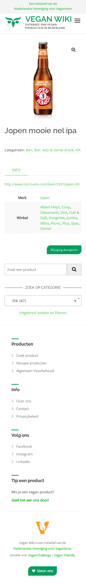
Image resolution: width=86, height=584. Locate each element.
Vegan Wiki (48, 19)
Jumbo (71, 217)
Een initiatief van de (43, 6)
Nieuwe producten (31, 363)
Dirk (63, 212)
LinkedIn (23, 461)
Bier (29, 150)
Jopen (45, 197)
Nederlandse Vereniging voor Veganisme (42, 548)
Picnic (55, 223)
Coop (66, 207)
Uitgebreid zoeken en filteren (43, 312)
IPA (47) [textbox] (42, 300)
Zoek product (27, 355)
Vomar (45, 228)
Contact (22, 408)
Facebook (24, 446)
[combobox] (43, 300)
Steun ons (44, 570)
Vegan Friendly (64, 555)
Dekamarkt (49, 212)
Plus (65, 223)
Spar (75, 223)
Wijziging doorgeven (64, 250)
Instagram (24, 454)
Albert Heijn (50, 207)
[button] (73, 50)
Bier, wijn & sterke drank (54, 150)
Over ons (23, 401)
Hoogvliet (56, 217)
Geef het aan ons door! (30, 500)
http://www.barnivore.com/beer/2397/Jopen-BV (42, 184)
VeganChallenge (39, 555)
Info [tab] (16, 170)
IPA (78, 150)
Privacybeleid (27, 416)
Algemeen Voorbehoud (35, 370)
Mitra (44, 223)
